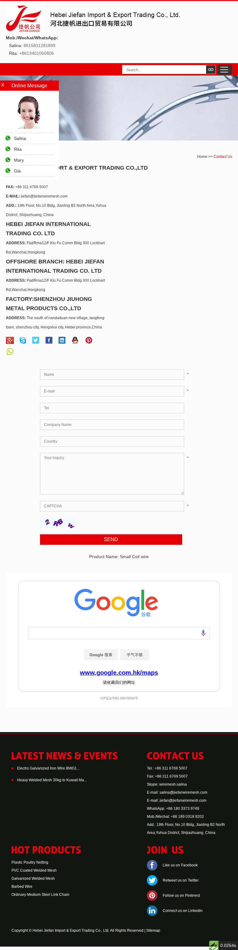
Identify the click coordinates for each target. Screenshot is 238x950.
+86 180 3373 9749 (182, 808)
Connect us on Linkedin (183, 911)
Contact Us (223, 156)
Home (202, 156)
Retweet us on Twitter (181, 880)
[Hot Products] (46, 852)
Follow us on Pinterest (181, 895)
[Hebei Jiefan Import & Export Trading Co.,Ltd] (94, 32)
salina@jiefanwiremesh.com (183, 792)
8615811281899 (39, 45)
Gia (17, 170)
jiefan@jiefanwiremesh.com (44, 196)
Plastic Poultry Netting (29, 862)
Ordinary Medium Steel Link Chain (40, 894)
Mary (19, 160)
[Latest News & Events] (64, 758)
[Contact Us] (175, 758)
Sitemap (153, 930)
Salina (20, 138)
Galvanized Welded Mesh (33, 878)
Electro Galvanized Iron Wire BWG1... (48, 768)
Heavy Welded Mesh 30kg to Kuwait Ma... (52, 780)
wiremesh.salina (173, 784)
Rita (18, 149)
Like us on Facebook (180, 865)
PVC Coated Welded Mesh (34, 870)
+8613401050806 (36, 53)
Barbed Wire (22, 886)
